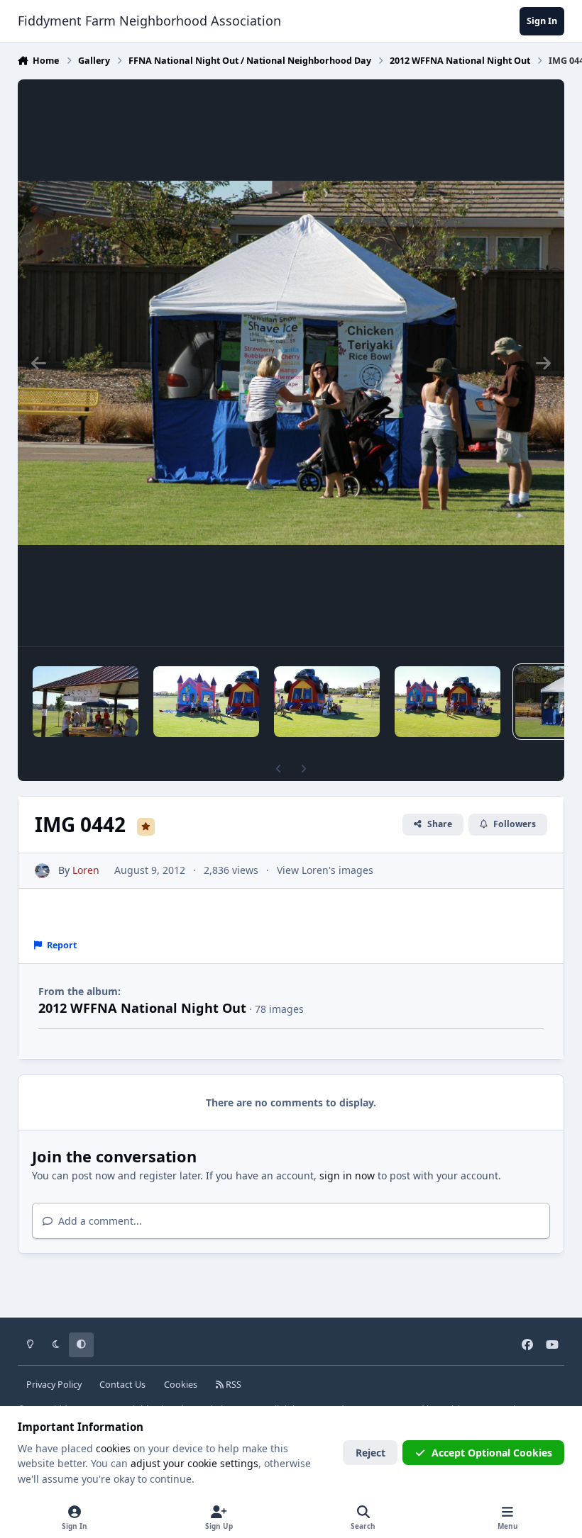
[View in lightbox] (291, 362)
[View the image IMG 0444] (327, 701)
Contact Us (122, 1385)
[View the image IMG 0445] (206, 701)
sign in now (347, 1175)
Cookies (180, 1385)
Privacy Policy (54, 1385)
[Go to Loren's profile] (42, 870)
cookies (113, 1448)
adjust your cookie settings (194, 1463)
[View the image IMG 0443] (447, 701)
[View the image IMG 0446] (85, 701)
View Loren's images (325, 870)
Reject (370, 1452)
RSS (232, 1385)
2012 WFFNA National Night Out (142, 1007)
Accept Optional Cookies (492, 1452)
